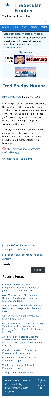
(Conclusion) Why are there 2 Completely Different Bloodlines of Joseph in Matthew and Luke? (20, 287)
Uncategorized (10, 158)
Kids (24, 26)
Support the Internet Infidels (23, 34)
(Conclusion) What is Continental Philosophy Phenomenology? (19, 352)
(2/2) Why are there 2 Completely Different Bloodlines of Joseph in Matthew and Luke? (19, 298)
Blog (15, 26)
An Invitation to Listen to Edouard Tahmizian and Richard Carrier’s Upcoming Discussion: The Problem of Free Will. (22, 341)
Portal (43, 26)
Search (6, 264)
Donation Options (12, 47)
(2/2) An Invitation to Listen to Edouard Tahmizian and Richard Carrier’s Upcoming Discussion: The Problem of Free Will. (23, 328)
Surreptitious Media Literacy (17, 372)
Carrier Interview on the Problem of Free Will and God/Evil (21, 317)
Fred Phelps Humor (23, 86)
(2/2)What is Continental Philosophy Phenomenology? (21, 359)
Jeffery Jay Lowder (11, 96)
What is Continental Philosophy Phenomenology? (19, 366)
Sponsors (25, 52)
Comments (26, 158)
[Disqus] (24, 201)
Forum (33, 26)
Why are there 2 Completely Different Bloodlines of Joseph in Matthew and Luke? (22, 308)
